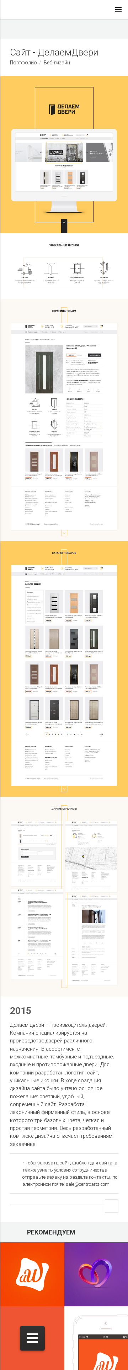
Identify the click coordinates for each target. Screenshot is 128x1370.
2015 (20, 1010)
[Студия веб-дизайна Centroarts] (13, 9)
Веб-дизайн (57, 62)
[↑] (111, 1206)
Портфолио (23, 62)
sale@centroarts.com (88, 1184)
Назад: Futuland (32, 29)
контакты (99, 1177)
